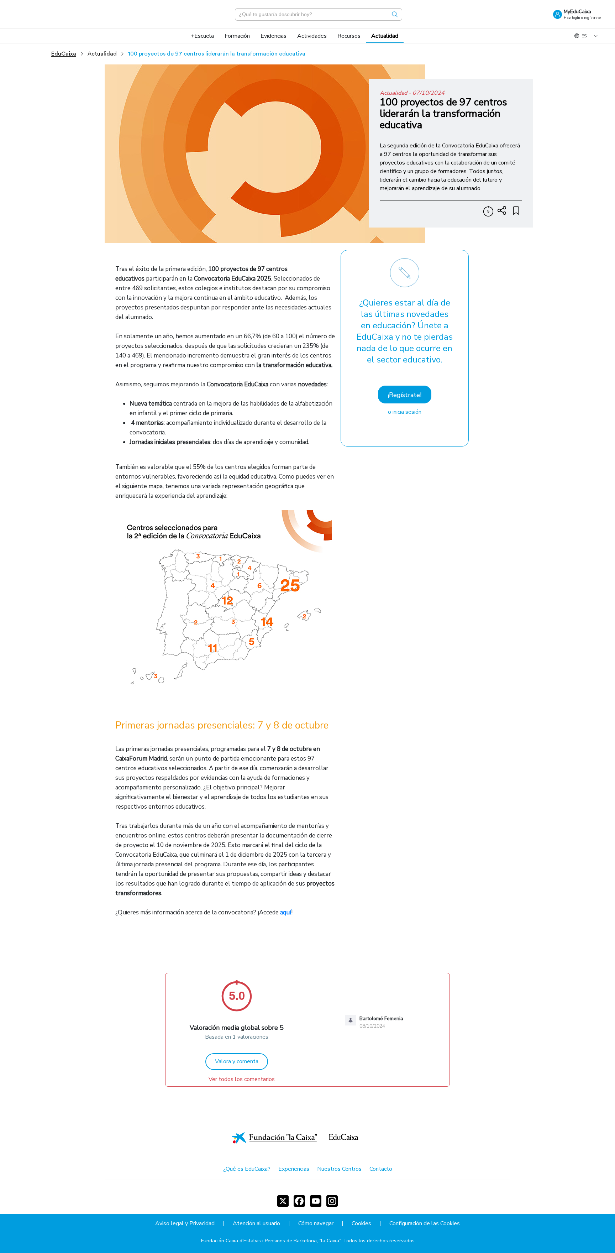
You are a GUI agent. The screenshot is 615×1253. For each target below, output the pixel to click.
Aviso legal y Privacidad (185, 1223)
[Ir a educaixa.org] (49, 14)
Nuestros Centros (339, 1169)
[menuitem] (202, 36)
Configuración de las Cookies (424, 1223)
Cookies (361, 1223)
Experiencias (293, 1169)
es (584, 36)
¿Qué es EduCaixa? (246, 1169)
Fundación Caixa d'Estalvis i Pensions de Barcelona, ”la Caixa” (271, 1240)
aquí (285, 912)
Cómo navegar (315, 1223)
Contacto (380, 1169)
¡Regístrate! (404, 395)
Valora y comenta (236, 1061)
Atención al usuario (256, 1223)
